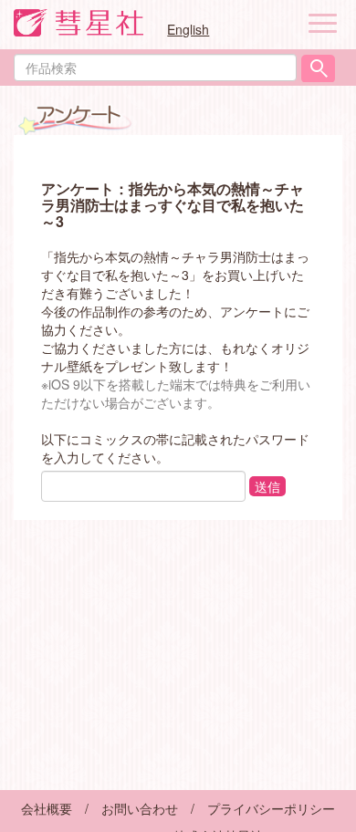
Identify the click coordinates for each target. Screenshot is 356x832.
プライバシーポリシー (271, 808)
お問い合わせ (139, 808)
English (188, 29)
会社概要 (46, 808)
